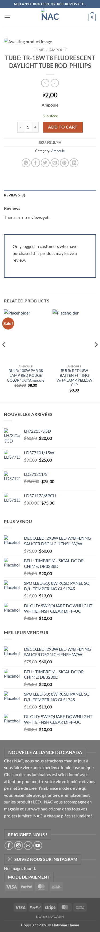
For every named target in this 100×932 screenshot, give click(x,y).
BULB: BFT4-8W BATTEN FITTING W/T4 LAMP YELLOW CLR (74, 377)
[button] (7, 17)
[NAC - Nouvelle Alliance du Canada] (50, 17)
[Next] (96, 355)
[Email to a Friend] (54, 162)
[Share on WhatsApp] (26, 162)
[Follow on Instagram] (18, 845)
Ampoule (58, 50)
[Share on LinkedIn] (74, 162)
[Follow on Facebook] (9, 845)
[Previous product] (55, 83)
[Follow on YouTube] (37, 845)
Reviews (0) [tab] (14, 195)
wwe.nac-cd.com (46, 808)
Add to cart (62, 127)
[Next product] (45, 83)
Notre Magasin (50, 917)
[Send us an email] (28, 845)
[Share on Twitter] (45, 162)
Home (38, 50)
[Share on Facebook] (35, 162)
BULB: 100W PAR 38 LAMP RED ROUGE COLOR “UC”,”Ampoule (25, 375)
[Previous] (4, 355)
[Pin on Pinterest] (64, 162)
